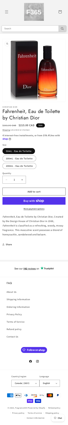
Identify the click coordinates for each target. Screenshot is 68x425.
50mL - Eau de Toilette (19, 151)
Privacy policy (18, 413)
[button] (6, 12)
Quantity (6, 173)
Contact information (36, 418)
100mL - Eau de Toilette (19, 158)
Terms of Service (16, 321)
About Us (12, 291)
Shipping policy (52, 413)
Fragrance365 (21, 408)
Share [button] (9, 244)
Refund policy (14, 329)
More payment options (34, 208)
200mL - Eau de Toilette (19, 165)
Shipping (6, 130)
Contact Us (12, 336)
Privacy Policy (14, 314)
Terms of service (35, 413)
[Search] (62, 29)
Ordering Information (18, 306)
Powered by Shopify (36, 408)
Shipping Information (18, 299)
